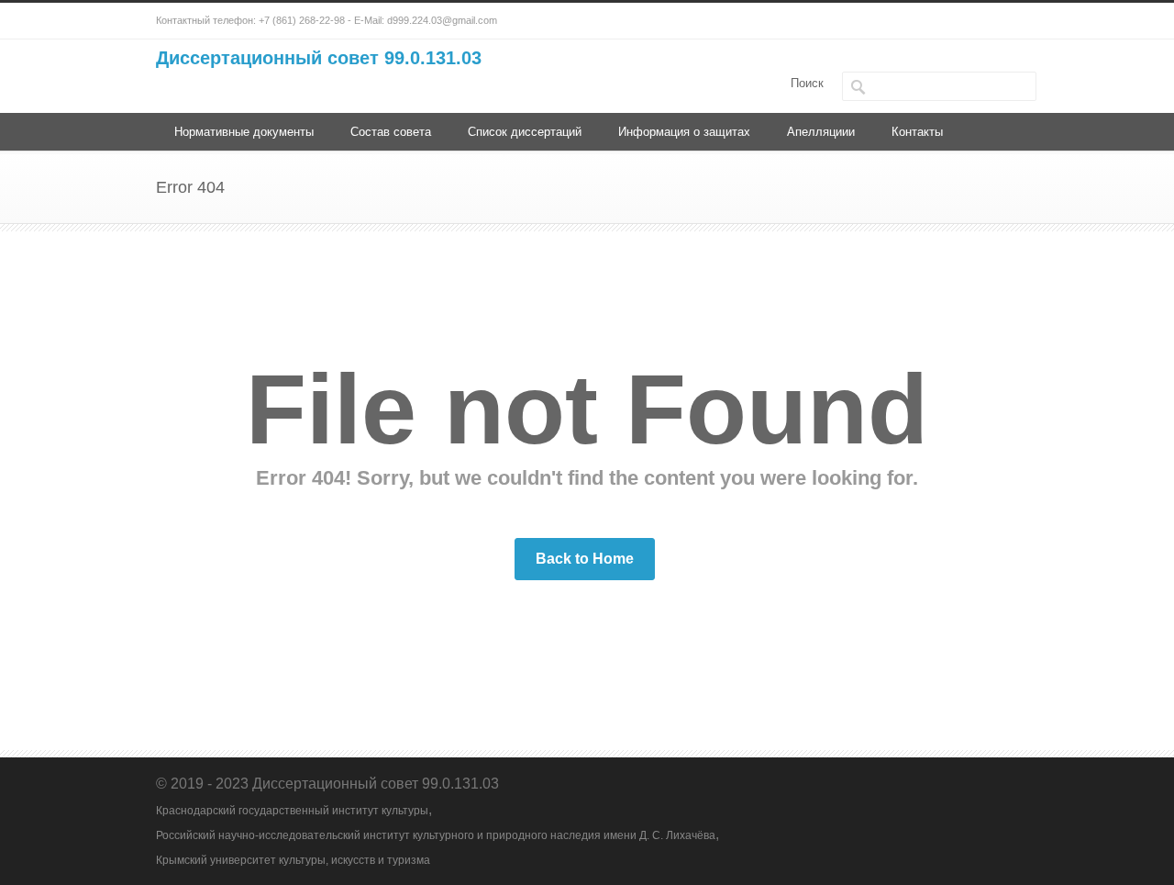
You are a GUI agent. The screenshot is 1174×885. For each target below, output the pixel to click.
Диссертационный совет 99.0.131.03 (319, 58)
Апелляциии (821, 132)
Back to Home (585, 558)
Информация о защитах (684, 132)
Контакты (917, 132)
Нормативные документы (244, 132)
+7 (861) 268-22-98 (302, 20)
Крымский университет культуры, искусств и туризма (293, 860)
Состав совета (390, 132)
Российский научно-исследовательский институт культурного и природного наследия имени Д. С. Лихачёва (435, 835)
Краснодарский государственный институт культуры (292, 810)
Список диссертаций (524, 132)
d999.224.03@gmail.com (442, 20)
